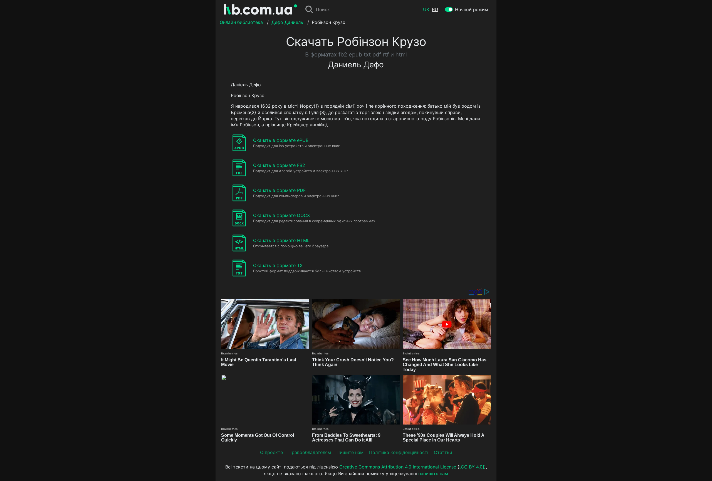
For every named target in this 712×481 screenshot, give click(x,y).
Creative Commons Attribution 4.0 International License (397, 467)
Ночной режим (471, 9)
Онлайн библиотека (241, 22)
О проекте (271, 452)
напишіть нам (433, 473)
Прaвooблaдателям (309, 452)
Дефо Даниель (287, 22)
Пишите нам (350, 452)
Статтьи (443, 452)
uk (426, 9)
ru (435, 9)
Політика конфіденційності (398, 452)
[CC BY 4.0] (471, 467)
